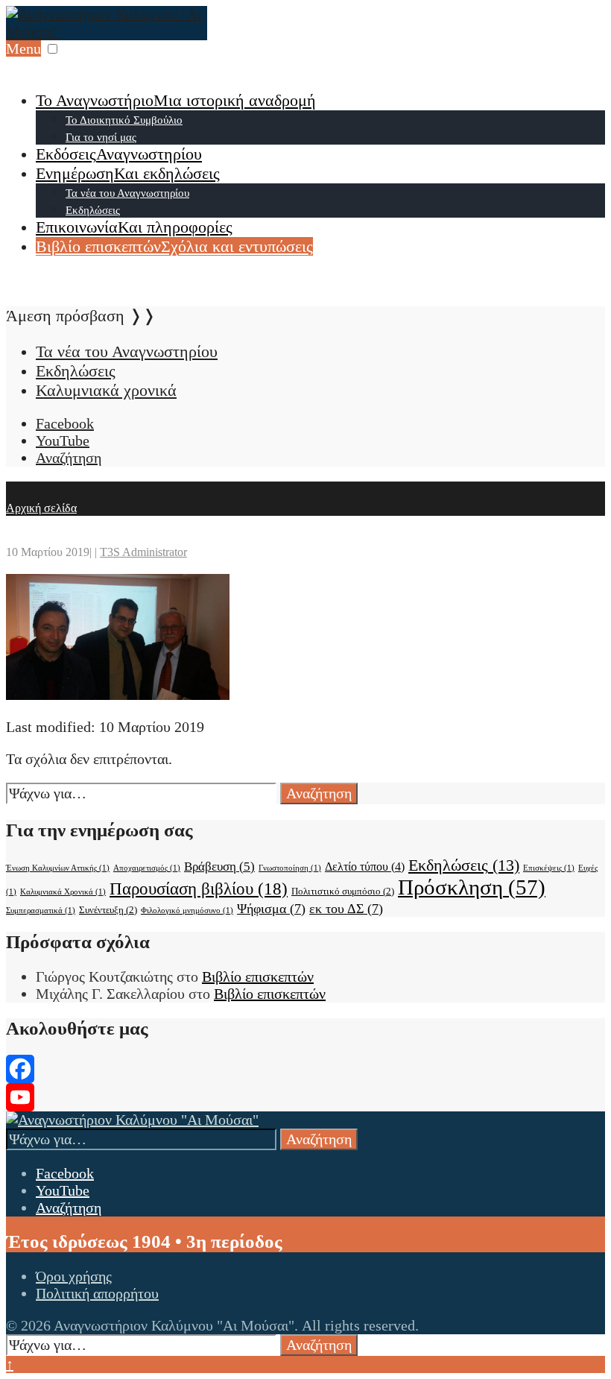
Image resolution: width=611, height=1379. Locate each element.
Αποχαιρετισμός (146, 868)
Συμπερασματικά (40, 910)
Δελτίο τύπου (365, 866)
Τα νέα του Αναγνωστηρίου (127, 193)
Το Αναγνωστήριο (176, 100)
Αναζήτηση (319, 793)
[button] (52, 49)
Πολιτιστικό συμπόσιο (342, 891)
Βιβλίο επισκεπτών (174, 246)
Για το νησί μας (101, 137)
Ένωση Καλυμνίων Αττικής (58, 868)
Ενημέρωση (128, 173)
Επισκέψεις (548, 868)
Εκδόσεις (119, 154)
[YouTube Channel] (305, 1097)
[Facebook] (305, 1069)
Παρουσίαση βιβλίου (199, 888)
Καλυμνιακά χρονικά (106, 390)
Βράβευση (219, 866)
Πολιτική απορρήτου (97, 1293)
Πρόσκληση (471, 887)
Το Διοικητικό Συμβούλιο (124, 120)
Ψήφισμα (271, 908)
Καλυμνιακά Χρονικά (63, 892)
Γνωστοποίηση (290, 868)
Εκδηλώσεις (93, 210)
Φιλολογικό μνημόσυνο (187, 910)
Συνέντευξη (108, 909)
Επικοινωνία (134, 227)
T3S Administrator (143, 552)
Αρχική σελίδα (41, 508)
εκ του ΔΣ (346, 908)
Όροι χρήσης (74, 1276)
